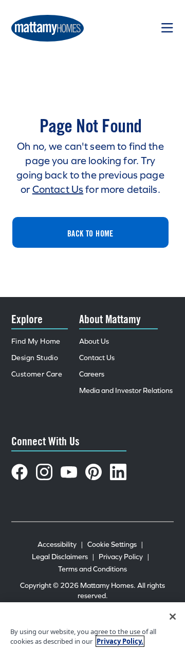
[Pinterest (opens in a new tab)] (93, 472)
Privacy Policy (124, 556)
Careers (91, 374)
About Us (94, 341)
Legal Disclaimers (63, 556)
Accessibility (60, 544)
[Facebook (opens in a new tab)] (19, 472)
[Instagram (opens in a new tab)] (44, 472)
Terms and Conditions (92, 569)
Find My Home (36, 341)
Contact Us (57, 189)
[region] (92, 627)
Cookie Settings (115, 544)
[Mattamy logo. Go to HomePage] (47, 28)
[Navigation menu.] (167, 28)
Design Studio (34, 357)
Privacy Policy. (120, 641)
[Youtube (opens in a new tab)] (69, 472)
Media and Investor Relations (126, 390)
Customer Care (36, 374)
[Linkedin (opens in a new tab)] (118, 472)
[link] (90, 232)
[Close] (172, 616)
